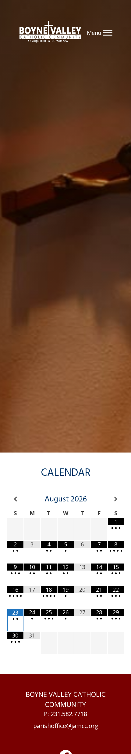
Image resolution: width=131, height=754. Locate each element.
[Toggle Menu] (107, 32)
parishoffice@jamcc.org (65, 726)
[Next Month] (116, 499)
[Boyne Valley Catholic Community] (50, 32)
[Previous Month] (15, 499)
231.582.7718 (69, 714)
